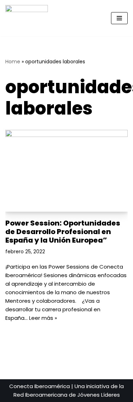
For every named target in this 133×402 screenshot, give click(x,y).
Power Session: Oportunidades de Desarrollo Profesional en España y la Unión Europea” (62, 231)
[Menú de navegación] (119, 18)
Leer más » (43, 318)
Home (12, 61)
